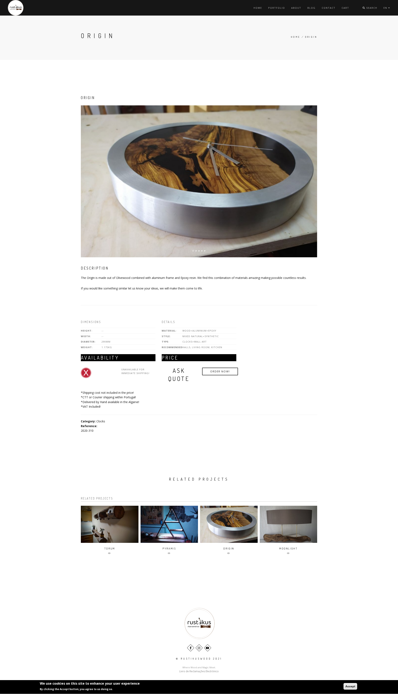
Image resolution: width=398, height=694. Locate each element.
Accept (350, 686)
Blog (311, 7)
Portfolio (276, 7)
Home (258, 7)
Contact (328, 7)
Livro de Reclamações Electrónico (199, 671)
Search (371, 7)
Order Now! (220, 371)
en (385, 7)
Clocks (100, 421)
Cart (345, 7)
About (296, 7)
